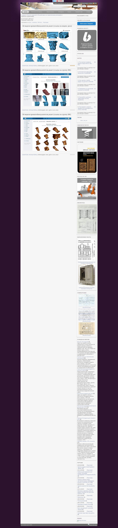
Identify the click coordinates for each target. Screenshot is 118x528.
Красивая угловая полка (84, 504)
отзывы (88, 12)
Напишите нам (79, 12)
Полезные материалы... (37, 12)
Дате (30, 22)
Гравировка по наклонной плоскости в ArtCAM (85, 89)
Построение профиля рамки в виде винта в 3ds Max (85, 63)
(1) (95, 97)
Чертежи (89, 465)
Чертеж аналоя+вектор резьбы (86, 486)
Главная (23, 15)
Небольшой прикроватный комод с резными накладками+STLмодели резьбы (87, 473)
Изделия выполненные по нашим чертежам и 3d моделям (86, 288)
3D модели (61, 12)
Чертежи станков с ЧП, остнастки (86, 441)
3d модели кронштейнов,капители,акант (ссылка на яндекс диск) (47, 26)
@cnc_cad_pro (84, 120)
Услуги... (70, 12)
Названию (34, 22)
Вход (91, 3)
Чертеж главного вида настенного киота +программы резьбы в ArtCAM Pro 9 (86, 481)
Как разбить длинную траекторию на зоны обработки (84, 98)
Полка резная (81, 500)
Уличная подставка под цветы (86, 513)
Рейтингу (40, 22)
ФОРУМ (25, 12)
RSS (95, 3)
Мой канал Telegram (86, 23)
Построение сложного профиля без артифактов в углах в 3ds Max (85, 108)
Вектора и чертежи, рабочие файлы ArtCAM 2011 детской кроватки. (86, 492)
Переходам (45, 22)
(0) (95, 62)
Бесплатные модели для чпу (84, 393)
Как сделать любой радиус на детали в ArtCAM (85, 81)
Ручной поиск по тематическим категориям (49, 15)
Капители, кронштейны (29, 65)
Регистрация (85, 3)
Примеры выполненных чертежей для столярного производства (86, 263)
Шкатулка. (80, 497)
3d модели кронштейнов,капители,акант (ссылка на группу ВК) (46, 70)
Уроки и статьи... (50, 12)
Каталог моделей (32, 15)
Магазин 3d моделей (82, 341)
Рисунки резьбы (86, 307)
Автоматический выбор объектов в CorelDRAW (85, 72)
